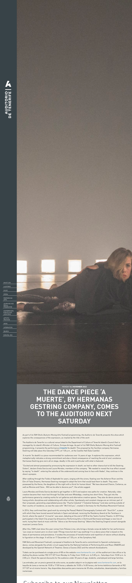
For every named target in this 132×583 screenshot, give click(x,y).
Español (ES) (7, 335)
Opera (5, 294)
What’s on (7, 283)
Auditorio (7, 286)
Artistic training (6, 319)
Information (8, 327)
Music (5, 290)
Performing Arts (7, 299)
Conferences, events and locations (8, 312)
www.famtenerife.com (85, 552)
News (5, 323)
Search (6, 331)
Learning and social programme (8, 305)
